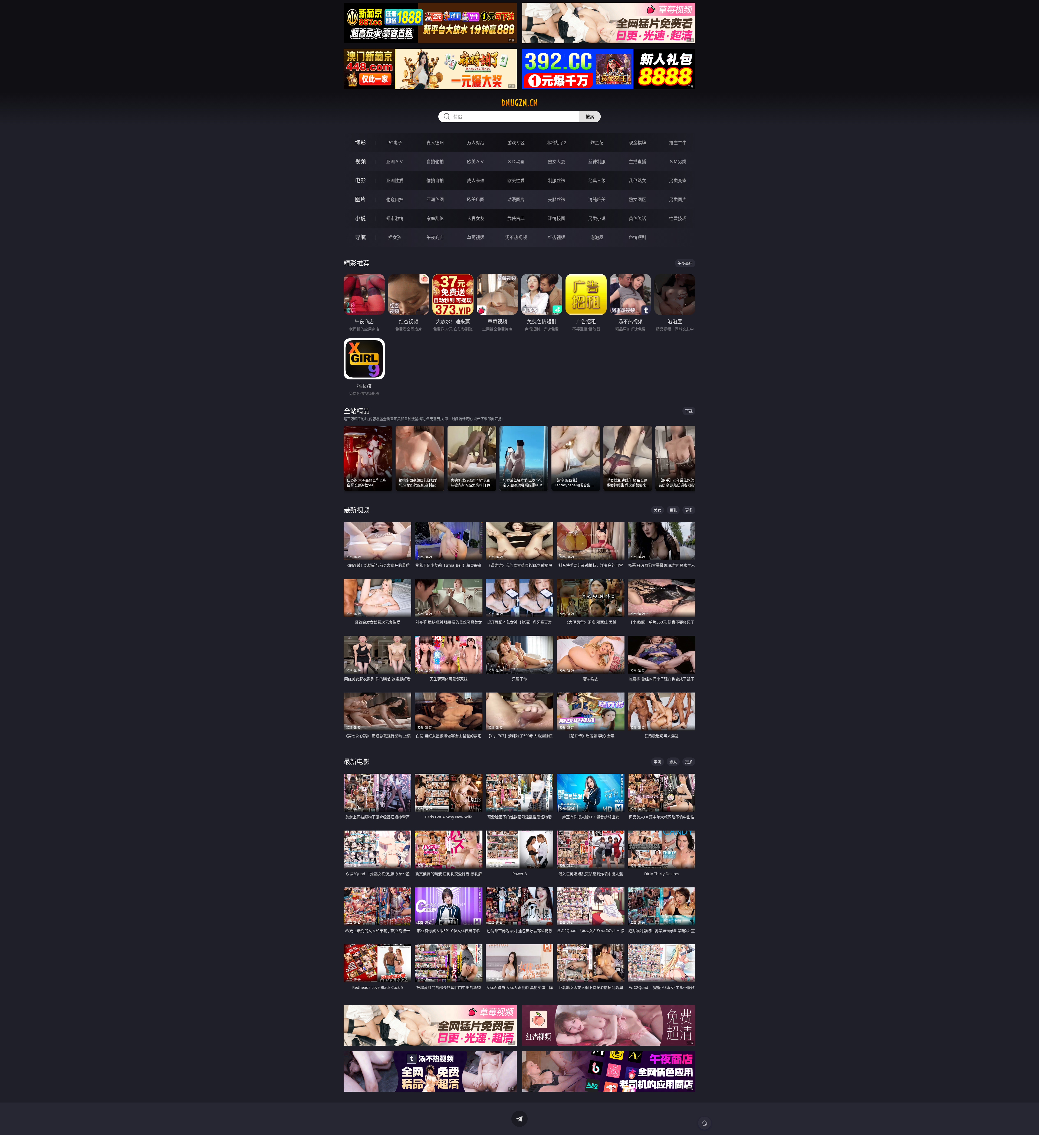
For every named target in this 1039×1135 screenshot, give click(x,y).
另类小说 (597, 218)
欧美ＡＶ (475, 162)
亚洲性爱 (394, 180)
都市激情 (394, 218)
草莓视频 (475, 237)
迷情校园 (556, 218)
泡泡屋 (596, 237)
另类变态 (677, 180)
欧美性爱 (516, 180)
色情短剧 (637, 237)
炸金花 (596, 143)
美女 (657, 510)
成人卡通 (475, 180)
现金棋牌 (637, 143)
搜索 (590, 117)
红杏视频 (556, 237)
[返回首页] (704, 1123)
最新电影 (357, 761)
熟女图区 (637, 199)
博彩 (360, 142)
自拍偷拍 (435, 162)
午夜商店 (435, 237)
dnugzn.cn (519, 102)
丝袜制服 (597, 162)
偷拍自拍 (435, 180)
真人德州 (435, 143)
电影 (360, 180)
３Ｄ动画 (516, 162)
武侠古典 (516, 218)
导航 (360, 237)
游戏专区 (516, 143)
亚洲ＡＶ (394, 162)
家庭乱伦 (435, 218)
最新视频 (357, 509)
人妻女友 (475, 218)
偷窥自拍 (394, 199)
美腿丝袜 (556, 199)
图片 (360, 199)
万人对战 (475, 143)
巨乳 (673, 510)
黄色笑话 (637, 218)
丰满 (657, 761)
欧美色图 (475, 199)
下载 (689, 411)
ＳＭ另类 (677, 162)
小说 (360, 218)
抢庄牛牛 (677, 143)
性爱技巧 (677, 218)
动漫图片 (516, 199)
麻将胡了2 (556, 143)
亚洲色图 (435, 199)
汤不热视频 (516, 237)
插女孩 (394, 237)
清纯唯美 (597, 199)
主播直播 (637, 162)
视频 (360, 161)
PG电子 (394, 143)
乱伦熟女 (637, 180)
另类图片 (677, 199)
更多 (689, 510)
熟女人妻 (556, 162)
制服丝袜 (556, 180)
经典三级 (597, 180)
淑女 (673, 761)
